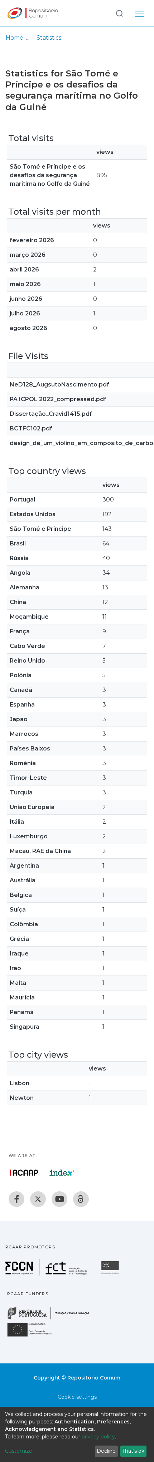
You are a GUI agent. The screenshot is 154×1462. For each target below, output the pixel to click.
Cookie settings (77, 1397)
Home (14, 37)
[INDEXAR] (62, 1172)
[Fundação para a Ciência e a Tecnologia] (47, 1273)
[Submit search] (119, 13)
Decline (106, 1451)
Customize (18, 1451)
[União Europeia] (33, 1336)
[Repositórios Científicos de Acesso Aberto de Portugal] (24, 1172)
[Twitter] (38, 1199)
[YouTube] (59, 1199)
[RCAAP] (81, 1199)
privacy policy (98, 1436)
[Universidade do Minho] (111, 1273)
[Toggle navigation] (139, 13)
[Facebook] (16, 1199)
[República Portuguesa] (52, 1318)
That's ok (133, 1451)
